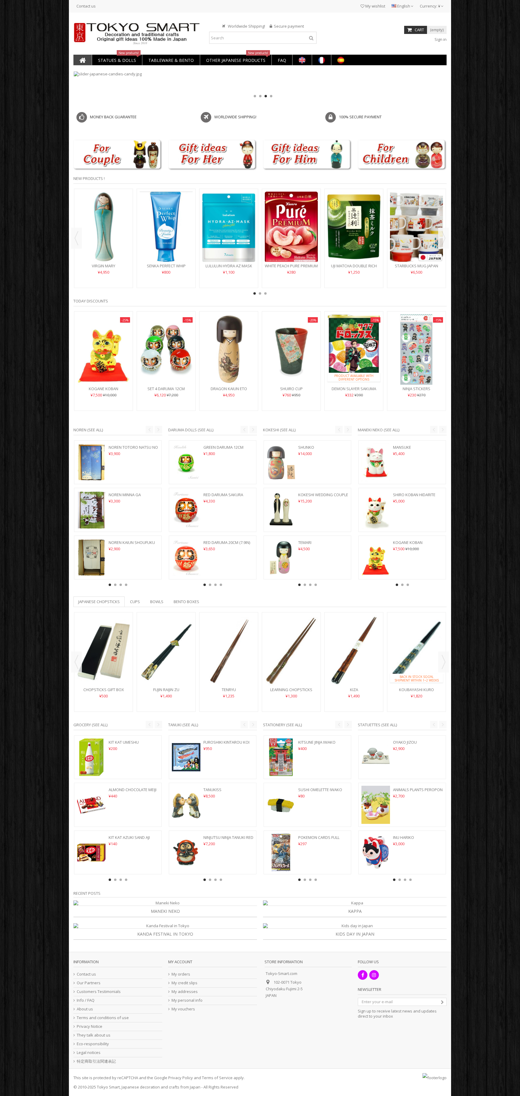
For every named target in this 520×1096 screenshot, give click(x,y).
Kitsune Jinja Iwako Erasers (317, 744)
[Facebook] (362, 975)
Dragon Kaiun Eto (229, 388)
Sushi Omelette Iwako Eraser (320, 792)
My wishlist (374, 6)
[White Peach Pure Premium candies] (291, 227)
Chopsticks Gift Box (103, 689)
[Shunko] (281, 462)
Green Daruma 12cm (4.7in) (223, 450)
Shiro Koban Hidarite (414, 494)
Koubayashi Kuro (416, 689)
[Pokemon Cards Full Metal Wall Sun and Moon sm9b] (281, 852)
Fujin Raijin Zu (166, 689)
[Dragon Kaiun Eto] (228, 349)
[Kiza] (353, 650)
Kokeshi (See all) (279, 430)
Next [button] (443, 238)
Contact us (86, 6)
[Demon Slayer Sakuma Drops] (353, 349)
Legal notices (89, 1052)
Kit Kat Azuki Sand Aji (129, 837)
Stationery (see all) (282, 724)
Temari (304, 542)
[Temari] (281, 557)
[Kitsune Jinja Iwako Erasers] (281, 757)
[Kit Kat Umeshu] (91, 757)
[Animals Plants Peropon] (375, 805)
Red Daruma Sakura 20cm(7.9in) (223, 497)
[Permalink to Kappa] (355, 903)
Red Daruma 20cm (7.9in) (226, 542)
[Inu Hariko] (375, 852)
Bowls (156, 601)
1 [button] (255, 96)
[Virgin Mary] (103, 227)
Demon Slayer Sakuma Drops (354, 391)
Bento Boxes (186, 601)
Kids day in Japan (355, 934)
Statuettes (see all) (377, 724)
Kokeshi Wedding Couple (323, 494)
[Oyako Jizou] (375, 757)
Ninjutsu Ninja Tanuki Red (228, 837)
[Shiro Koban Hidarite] (375, 510)
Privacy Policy (180, 1077)
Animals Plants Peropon (418, 789)
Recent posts (87, 893)
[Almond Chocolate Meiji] (91, 805)
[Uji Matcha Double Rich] (353, 227)
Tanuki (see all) (183, 724)
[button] (117, 60)
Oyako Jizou (405, 742)
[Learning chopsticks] (291, 650)
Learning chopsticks (291, 689)
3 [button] (266, 96)
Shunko (306, 447)
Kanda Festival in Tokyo (165, 934)
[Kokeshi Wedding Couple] (281, 510)
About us (85, 1009)
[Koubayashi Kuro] (416, 650)
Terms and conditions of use (103, 1017)
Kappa (355, 911)
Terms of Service (217, 1077)
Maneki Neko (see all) (378, 430)
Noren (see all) (88, 430)
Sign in (440, 39)
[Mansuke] (375, 462)
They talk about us (93, 1035)
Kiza (354, 689)
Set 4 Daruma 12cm (166, 388)
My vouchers (183, 1009)
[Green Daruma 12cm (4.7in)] (186, 462)
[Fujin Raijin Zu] (166, 650)
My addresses (185, 991)
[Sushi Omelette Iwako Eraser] (281, 805)
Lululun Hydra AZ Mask (229, 266)
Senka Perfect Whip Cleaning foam (166, 268)
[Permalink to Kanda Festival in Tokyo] (165, 925)
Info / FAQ (85, 1000)
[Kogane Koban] (103, 349)
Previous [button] (76, 238)
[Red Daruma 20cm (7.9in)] (186, 557)
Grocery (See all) (90, 724)
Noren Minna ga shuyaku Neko (125, 497)
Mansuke (402, 447)
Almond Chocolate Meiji (132, 789)
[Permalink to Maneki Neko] (165, 903)
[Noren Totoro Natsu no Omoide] (91, 462)
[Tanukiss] (186, 805)
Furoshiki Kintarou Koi (226, 742)
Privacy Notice (89, 1026)
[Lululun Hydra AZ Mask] (228, 227)
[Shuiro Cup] (291, 349)
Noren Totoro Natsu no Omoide (133, 450)
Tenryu (229, 689)
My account (180, 961)
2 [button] (260, 96)
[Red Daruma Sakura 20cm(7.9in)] (186, 510)
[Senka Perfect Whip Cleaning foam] (166, 227)
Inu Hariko (403, 837)
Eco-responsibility (93, 1043)
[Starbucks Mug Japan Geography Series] (416, 227)
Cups (135, 601)
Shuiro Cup (291, 388)
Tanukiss (212, 789)
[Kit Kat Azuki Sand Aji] (91, 852)
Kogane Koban (103, 388)
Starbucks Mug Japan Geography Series (416, 268)
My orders (181, 974)
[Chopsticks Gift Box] (103, 650)
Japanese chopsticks (99, 601)
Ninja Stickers (416, 388)
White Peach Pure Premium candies (291, 268)
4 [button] (271, 96)
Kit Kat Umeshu (124, 742)
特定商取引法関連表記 (96, 1061)
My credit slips (184, 982)
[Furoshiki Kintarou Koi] (186, 757)
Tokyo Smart (108, 1087)
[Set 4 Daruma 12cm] (166, 349)
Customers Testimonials (99, 991)
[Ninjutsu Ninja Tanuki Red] (186, 852)
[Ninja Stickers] (416, 349)
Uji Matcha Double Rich (354, 266)
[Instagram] (374, 975)
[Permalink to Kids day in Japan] (355, 925)
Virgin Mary (103, 266)
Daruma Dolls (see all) (190, 430)
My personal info (187, 1000)
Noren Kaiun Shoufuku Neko (132, 545)
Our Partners (89, 982)
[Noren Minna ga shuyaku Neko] (91, 510)
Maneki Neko (165, 911)
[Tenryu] (228, 650)
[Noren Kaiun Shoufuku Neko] (91, 557)
